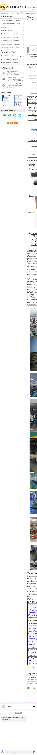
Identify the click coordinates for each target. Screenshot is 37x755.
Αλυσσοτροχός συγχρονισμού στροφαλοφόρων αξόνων (9, 51)
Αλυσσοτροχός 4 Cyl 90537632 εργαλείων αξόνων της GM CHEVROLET (15, 73)
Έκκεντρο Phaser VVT (7, 30)
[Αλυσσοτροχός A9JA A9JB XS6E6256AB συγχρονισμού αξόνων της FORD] (3, 85)
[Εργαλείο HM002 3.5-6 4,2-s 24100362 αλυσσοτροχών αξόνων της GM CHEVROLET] (3, 79)
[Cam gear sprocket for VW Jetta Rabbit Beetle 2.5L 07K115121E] (33, 49)
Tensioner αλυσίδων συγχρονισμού (11, 44)
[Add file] (2, 751)
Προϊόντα (12, 13)
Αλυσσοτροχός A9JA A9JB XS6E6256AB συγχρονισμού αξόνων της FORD (15, 85)
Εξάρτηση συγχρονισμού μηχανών (10, 23)
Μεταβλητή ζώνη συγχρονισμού (9, 37)
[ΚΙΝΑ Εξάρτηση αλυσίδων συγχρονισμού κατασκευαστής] (13, 7)
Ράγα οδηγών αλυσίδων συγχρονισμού (12, 56)
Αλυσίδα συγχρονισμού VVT (9, 34)
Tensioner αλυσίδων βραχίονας (9, 59)
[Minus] (34, 706)
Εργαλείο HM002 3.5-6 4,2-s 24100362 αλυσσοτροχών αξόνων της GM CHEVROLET (15, 79)
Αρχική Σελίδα (4, 13)
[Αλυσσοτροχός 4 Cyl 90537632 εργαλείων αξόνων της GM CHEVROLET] (3, 73)
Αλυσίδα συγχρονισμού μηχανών (10, 40)
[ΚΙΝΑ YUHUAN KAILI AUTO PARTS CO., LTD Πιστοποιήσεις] (6, 100)
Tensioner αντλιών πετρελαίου (9, 62)
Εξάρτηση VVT (5, 27)
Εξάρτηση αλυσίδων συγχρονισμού (10, 20)
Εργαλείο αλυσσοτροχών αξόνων (26, 13)
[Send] (34, 751)
